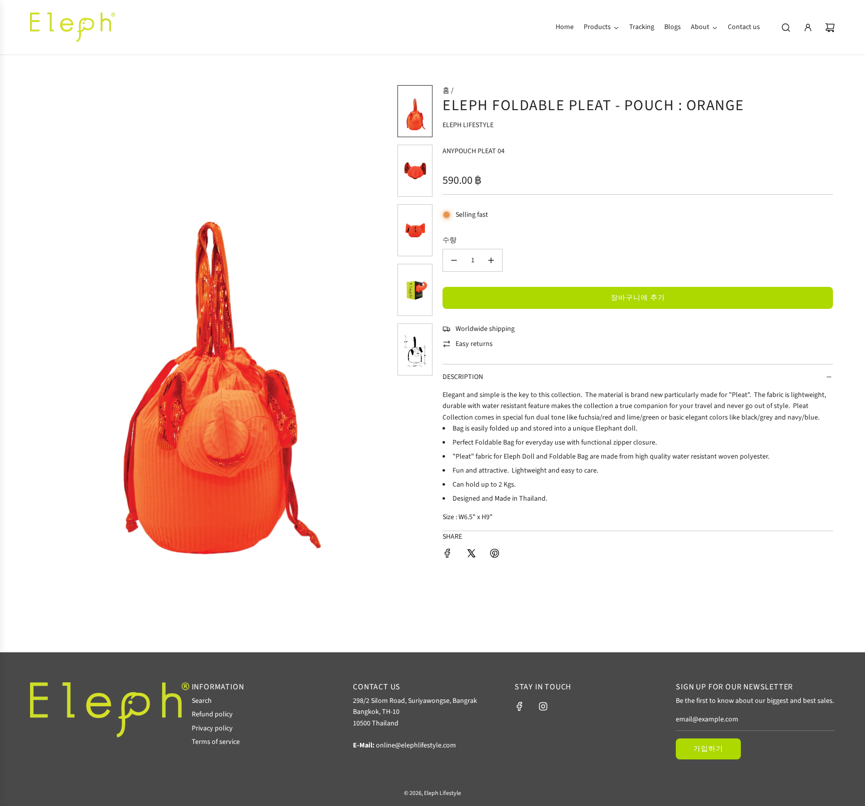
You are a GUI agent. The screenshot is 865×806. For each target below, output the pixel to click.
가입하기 (708, 749)
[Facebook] (520, 706)
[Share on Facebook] (448, 555)
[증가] (491, 260)
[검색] (786, 28)
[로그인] (808, 28)
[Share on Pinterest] (495, 555)
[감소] (454, 260)
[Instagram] (543, 706)
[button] (45, 353)
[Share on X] (471, 555)
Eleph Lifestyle (468, 125)
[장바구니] (830, 28)
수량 (450, 240)
